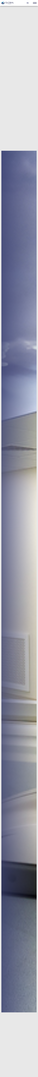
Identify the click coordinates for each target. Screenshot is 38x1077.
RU (28, 3)
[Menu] (35, 3)
